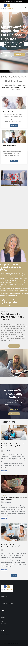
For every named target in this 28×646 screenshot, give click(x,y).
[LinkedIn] (23, 2)
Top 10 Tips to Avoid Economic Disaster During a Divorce (14, 498)
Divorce (4, 442)
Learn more (6, 54)
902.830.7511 (14, 410)
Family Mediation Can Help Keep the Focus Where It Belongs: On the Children (13, 446)
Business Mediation (9, 145)
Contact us (19, 54)
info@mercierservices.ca (6, 600)
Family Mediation (8, 112)
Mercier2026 (7, 451)
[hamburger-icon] (25, 7)
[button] (2, 44)
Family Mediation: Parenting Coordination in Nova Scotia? (10, 546)
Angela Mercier (7, 502)
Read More (4, 470)
